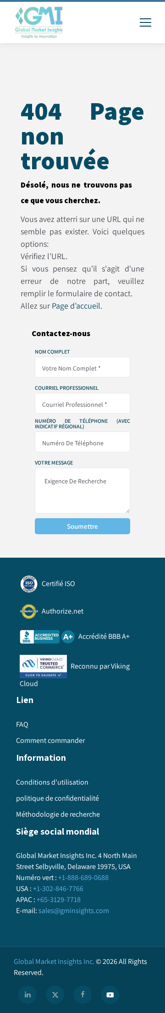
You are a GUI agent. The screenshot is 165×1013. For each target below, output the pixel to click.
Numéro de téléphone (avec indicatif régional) (82, 423)
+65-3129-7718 (59, 899)
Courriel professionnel (67, 388)
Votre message (54, 462)
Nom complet (52, 351)
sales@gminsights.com (73, 910)
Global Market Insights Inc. (54, 961)
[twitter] (55, 994)
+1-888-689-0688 (83, 877)
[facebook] (82, 994)
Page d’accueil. (77, 305)
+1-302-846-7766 (58, 888)
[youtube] (110, 994)
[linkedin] (27, 994)
